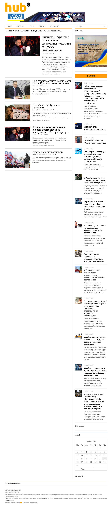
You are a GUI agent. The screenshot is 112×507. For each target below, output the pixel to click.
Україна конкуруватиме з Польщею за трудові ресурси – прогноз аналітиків (95, 340)
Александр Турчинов (51, 71)
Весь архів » (79, 476)
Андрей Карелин (36, 154)
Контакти (54, 26)
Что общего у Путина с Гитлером (46, 106)
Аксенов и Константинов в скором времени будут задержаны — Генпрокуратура (50, 130)
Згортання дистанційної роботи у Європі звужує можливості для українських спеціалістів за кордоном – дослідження (95, 308)
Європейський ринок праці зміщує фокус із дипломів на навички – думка (94, 205)
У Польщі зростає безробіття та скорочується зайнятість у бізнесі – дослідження (94, 275)
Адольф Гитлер (45, 118)
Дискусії (55, 110)
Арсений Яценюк (61, 71)
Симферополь (36, 162)
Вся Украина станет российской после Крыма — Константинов (51, 82)
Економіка (21, 26)
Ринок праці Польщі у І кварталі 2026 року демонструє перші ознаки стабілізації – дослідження (94, 156)
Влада (9, 26)
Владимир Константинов (48, 74)
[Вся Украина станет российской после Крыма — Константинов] (17, 89)
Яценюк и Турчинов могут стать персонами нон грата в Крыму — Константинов (56, 43)
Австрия (38, 118)
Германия (39, 120)
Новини (55, 54)
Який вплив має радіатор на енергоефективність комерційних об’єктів (94, 257)
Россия (47, 120)
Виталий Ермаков (37, 110)
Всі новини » (80, 426)
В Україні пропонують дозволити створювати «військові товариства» (94, 180)
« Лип (82, 469)
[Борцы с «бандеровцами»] (17, 159)
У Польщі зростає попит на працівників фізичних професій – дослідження (95, 229)
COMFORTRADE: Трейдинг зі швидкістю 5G (95, 129)
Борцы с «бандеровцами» (47, 152)
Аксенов (38, 145)
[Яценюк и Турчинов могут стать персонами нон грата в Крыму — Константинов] (22, 46)
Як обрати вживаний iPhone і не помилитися (95, 141)
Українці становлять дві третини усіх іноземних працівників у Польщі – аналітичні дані (95, 371)
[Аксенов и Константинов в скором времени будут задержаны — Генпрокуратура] (17, 134)
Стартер (42, 26)
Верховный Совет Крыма (42, 160)
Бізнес (32, 26)
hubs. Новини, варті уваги (17, 7)
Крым (57, 74)
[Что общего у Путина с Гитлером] (17, 112)
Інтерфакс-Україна (10, 500)
